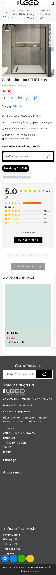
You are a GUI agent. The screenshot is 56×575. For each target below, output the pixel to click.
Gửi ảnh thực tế (28, 240)
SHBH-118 (12, 333)
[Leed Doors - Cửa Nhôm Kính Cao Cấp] (28, 3)
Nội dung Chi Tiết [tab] (15, 168)
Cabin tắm (17, 106)
